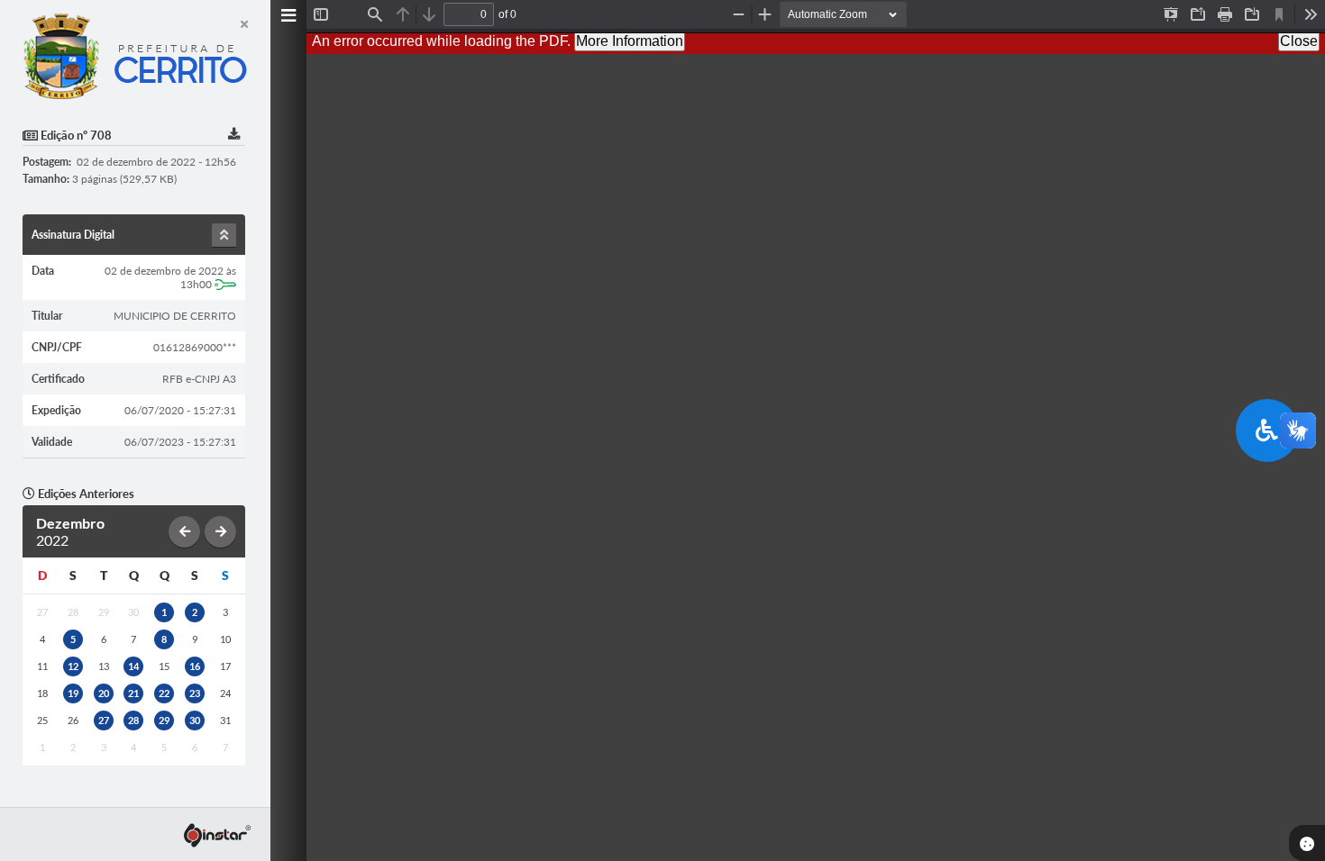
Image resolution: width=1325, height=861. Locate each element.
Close (1299, 41)
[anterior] (184, 532)
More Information (629, 41)
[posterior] (220, 532)
